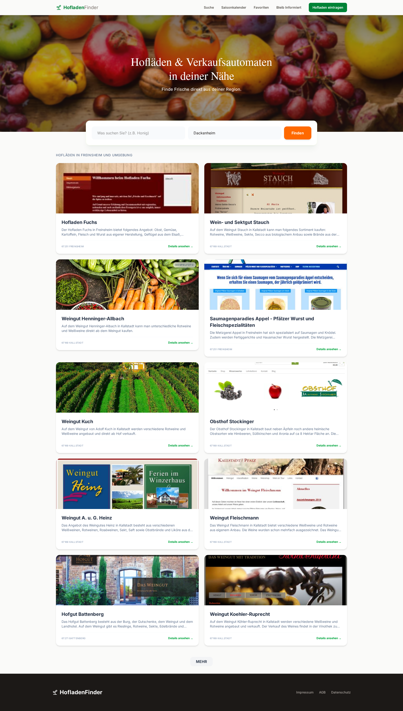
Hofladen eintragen (328, 7)
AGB (322, 692)
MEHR (201, 661)
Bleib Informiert (288, 7)
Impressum (304, 692)
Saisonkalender (233, 7)
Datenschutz (341, 692)
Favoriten (261, 7)
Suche (209, 7)
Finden (298, 133)
